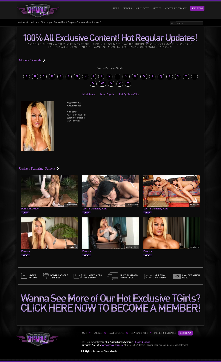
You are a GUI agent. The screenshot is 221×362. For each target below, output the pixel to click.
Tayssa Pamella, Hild (94, 208)
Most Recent (89, 94)
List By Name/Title (129, 94)
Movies (157, 8)
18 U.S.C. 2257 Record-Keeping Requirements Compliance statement (156, 345)
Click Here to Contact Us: (92, 342)
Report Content (142, 342)
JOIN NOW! (197, 8)
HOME (116, 8)
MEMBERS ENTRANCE (176, 8)
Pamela (25, 251)
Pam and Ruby (30, 208)
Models (127, 8)
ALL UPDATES (142, 8)
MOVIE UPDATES (139, 333)
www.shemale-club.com (112, 345)
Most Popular (107, 94)
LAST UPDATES (116, 333)
